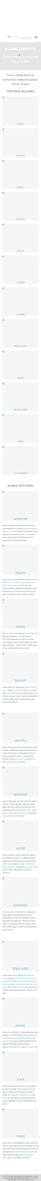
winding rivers (30, 864)
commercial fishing (17, 690)
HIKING (20, 378)
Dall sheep (28, 582)
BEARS (20, 124)
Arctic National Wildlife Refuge (12, 981)
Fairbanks (31, 1152)
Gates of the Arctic (30, 978)
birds (19, 585)
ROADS (20, 1079)
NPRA (20, 441)
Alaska (28, 810)
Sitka (24, 1155)
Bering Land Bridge (9, 984)
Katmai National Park (29, 981)
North (4, 1038)
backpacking (33, 528)
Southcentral (21, 1038)
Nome (13, 1157)
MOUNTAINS (20, 794)
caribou (14, 585)
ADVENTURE (20, 518)
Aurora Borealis (10, 633)
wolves (9, 585)
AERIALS (20, 219)
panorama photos (10, 912)
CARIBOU (20, 282)
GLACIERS (20, 314)
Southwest (6, 1041)
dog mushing (18, 759)
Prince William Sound (14, 1047)
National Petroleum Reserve (15, 987)
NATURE (20, 848)
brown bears (7, 582)
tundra (5, 867)
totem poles (6, 762)
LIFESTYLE (20, 740)
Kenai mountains (22, 813)
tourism (5, 690)
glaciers (25, 867)
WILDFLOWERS (20, 409)
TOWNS (20, 1136)
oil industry (33, 687)
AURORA (20, 155)
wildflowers (11, 867)
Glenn (30, 1095)
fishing (25, 759)
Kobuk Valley (28, 984)
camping (25, 528)
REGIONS (20, 1025)
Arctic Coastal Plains (31, 1047)
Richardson (23, 1095)
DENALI (20, 187)
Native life (31, 759)
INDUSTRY (20, 680)
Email (32, 1180)
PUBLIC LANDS (20, 968)
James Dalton (7, 1098)
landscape (21, 864)
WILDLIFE (20, 572)
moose (22, 582)
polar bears (34, 579)
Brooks (23, 810)
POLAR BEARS (20, 473)
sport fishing (13, 531)
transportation (19, 693)
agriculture (8, 693)
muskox (16, 582)
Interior (14, 1038)
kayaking (5, 531)
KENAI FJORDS (20, 346)
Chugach (11, 813)
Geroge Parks (15, 1095)
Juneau (17, 1152)
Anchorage (23, 1152)
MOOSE (20, 251)
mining (29, 690)
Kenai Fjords (19, 984)
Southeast (29, 1038)
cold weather (15, 762)
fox (12, 582)
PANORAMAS (20, 905)
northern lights (29, 633)
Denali (5, 816)
